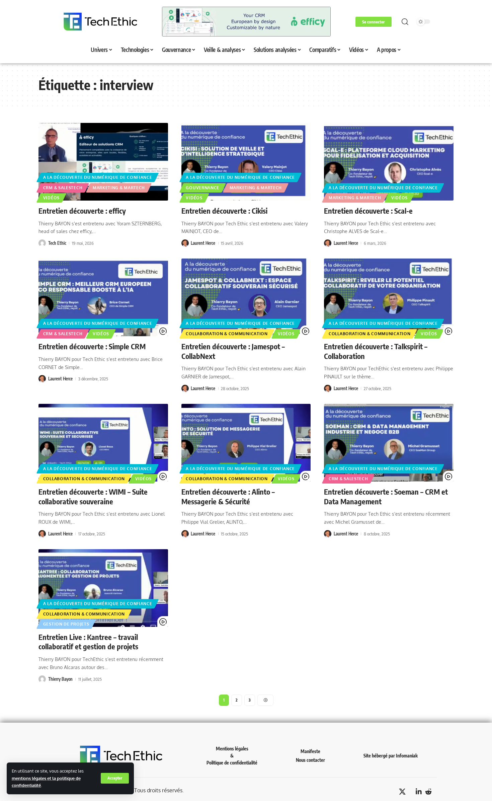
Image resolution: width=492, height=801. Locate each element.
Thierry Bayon (60, 679)
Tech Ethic (57, 243)
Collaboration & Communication (226, 333)
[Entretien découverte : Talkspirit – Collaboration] (389, 297)
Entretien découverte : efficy (82, 210)
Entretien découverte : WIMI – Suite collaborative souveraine (93, 496)
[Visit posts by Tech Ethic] (42, 243)
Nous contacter (310, 760)
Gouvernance (202, 187)
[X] (402, 791)
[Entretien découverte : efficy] (103, 162)
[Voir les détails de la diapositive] (246, 22)
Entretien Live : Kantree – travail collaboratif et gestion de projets (88, 641)
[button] (115, 778)
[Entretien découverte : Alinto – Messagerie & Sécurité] (246, 443)
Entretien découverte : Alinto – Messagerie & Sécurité (228, 496)
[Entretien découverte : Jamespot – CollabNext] (246, 297)
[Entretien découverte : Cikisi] (246, 162)
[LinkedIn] (418, 791)
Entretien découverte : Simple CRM (92, 346)
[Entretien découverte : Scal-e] (389, 162)
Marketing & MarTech (119, 187)
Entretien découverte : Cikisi (224, 210)
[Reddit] (428, 791)
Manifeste (310, 751)
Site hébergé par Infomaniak (390, 755)
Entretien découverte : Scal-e (368, 210)
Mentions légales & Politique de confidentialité (232, 756)
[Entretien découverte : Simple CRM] (103, 297)
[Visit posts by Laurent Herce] (185, 243)
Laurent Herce (203, 243)
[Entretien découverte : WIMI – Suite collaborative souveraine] (103, 443)
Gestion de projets (66, 624)
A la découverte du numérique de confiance (97, 177)
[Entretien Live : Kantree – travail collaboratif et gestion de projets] (103, 588)
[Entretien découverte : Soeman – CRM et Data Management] (389, 443)
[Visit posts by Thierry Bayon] (42, 679)
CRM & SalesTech (63, 187)
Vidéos (51, 197)
